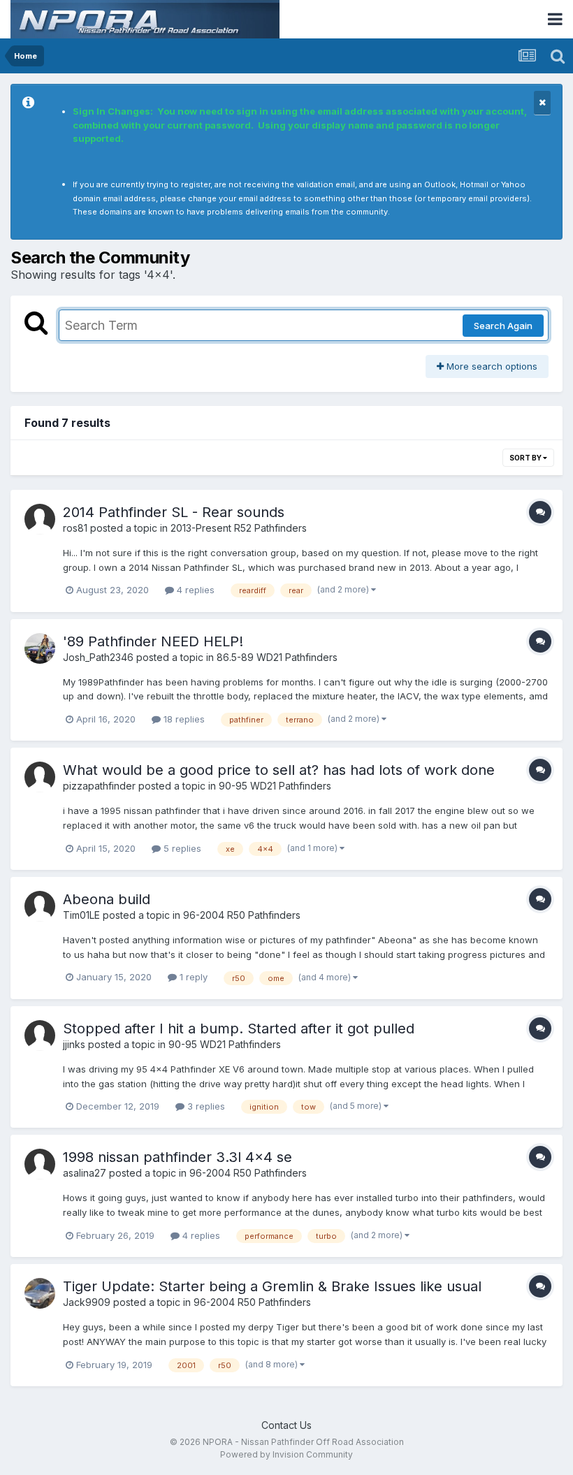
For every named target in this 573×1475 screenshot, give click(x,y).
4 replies (194, 589)
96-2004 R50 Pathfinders (241, 915)
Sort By (526, 457)
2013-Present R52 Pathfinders (239, 528)
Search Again (503, 325)
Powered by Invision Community (286, 1454)
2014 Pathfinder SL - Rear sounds (173, 512)
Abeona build (106, 899)
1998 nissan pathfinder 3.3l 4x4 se (177, 1157)
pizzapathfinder (99, 786)
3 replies (204, 1106)
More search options (490, 366)
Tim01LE (81, 915)
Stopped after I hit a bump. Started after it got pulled (238, 1028)
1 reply (192, 976)
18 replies (183, 719)
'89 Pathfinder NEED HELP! (153, 641)
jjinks (74, 1044)
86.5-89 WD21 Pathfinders (277, 657)
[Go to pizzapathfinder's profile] (39, 777)
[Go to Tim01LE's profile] (39, 906)
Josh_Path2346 (98, 657)
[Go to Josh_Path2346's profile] (39, 648)
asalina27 (84, 1173)
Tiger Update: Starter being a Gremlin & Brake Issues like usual (272, 1286)
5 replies (181, 848)
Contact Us (286, 1425)
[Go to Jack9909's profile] (39, 1293)
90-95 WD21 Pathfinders (275, 786)
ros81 (75, 528)
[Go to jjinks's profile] (39, 1035)
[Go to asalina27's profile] (39, 1164)
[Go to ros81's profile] (39, 519)
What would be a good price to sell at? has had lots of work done (279, 770)
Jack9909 (86, 1302)
